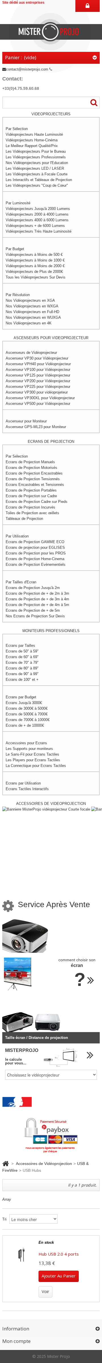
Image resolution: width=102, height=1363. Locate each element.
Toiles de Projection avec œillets (32, 513)
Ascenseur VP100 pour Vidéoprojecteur (38, 369)
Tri (4, 1219)
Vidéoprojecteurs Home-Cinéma (32, 140)
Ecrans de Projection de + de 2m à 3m (37, 593)
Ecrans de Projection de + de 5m (33, 610)
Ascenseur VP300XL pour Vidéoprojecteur (40, 398)
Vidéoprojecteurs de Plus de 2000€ (34, 271)
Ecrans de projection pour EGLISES (35, 547)
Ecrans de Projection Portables (31, 490)
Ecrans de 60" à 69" (22, 657)
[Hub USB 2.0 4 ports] (21, 1254)
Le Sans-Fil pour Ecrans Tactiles (32, 754)
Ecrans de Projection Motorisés (31, 467)
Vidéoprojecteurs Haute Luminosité (34, 134)
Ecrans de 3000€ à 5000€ (27, 708)
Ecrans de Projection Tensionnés (33, 479)
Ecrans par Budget (21, 697)
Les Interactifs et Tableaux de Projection (39, 180)
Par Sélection (17, 129)
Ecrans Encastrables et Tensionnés (35, 484)
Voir (45, 1291)
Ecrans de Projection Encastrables (34, 473)
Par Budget (15, 249)
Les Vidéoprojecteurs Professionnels (36, 157)
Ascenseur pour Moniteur (26, 421)
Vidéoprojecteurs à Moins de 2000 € (35, 266)
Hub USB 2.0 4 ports (59, 1254)
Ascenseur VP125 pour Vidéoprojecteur (38, 375)
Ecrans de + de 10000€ (25, 725)
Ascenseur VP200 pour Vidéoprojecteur (38, 381)
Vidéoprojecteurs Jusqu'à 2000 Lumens (38, 209)
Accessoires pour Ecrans (26, 743)
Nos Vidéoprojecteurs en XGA (30, 300)
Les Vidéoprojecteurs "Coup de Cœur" (37, 185)
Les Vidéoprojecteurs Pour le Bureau (36, 151)
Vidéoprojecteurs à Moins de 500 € (34, 254)
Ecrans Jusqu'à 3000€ (24, 703)
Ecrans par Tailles (20, 645)
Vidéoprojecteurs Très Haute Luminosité (38, 231)
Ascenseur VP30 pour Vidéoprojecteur (37, 358)
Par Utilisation (17, 536)
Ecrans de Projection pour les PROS (36, 553)
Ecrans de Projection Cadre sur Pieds (36, 501)
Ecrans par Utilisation (23, 783)
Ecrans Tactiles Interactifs (27, 789)
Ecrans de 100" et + (22, 679)
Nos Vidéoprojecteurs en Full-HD (32, 312)
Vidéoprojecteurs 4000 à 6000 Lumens (37, 220)
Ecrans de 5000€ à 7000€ (27, 714)
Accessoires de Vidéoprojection (44, 1163)
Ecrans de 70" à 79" (22, 662)
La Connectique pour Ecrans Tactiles (36, 766)
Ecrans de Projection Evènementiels (35, 564)
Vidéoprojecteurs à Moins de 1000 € (35, 260)
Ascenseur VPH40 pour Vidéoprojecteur (38, 364)
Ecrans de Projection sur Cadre (31, 496)
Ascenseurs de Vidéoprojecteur (31, 352)
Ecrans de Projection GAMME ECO (35, 542)
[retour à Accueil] (5, 1163)
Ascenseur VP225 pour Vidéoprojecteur (38, 386)
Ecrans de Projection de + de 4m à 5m (37, 605)
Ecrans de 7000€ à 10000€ (28, 720)
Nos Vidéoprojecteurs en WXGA (32, 306)
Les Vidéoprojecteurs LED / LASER (35, 168)
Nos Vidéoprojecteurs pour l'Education (37, 163)
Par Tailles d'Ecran (21, 582)
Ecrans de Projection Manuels (30, 462)
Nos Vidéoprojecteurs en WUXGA (33, 317)
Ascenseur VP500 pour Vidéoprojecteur (38, 403)
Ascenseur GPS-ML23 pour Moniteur (36, 427)
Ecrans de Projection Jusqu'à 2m (33, 588)
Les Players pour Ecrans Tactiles (33, 760)
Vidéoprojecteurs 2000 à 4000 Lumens (37, 214)
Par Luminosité (18, 203)
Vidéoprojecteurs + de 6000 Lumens (35, 226)
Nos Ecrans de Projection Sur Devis (35, 616)
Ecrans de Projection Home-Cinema (35, 559)
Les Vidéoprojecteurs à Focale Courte (36, 174)
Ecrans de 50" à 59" (22, 651)
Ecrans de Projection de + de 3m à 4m (37, 599)
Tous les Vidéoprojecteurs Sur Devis (35, 277)
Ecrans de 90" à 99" (22, 674)
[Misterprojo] (51, 31)
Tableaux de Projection (24, 518)
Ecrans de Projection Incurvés (30, 507)
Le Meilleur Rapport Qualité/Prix (32, 146)
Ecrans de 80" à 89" (22, 668)
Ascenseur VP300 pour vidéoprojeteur (37, 392)
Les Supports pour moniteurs (29, 749)
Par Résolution (18, 295)
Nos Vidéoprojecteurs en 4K (29, 323)
